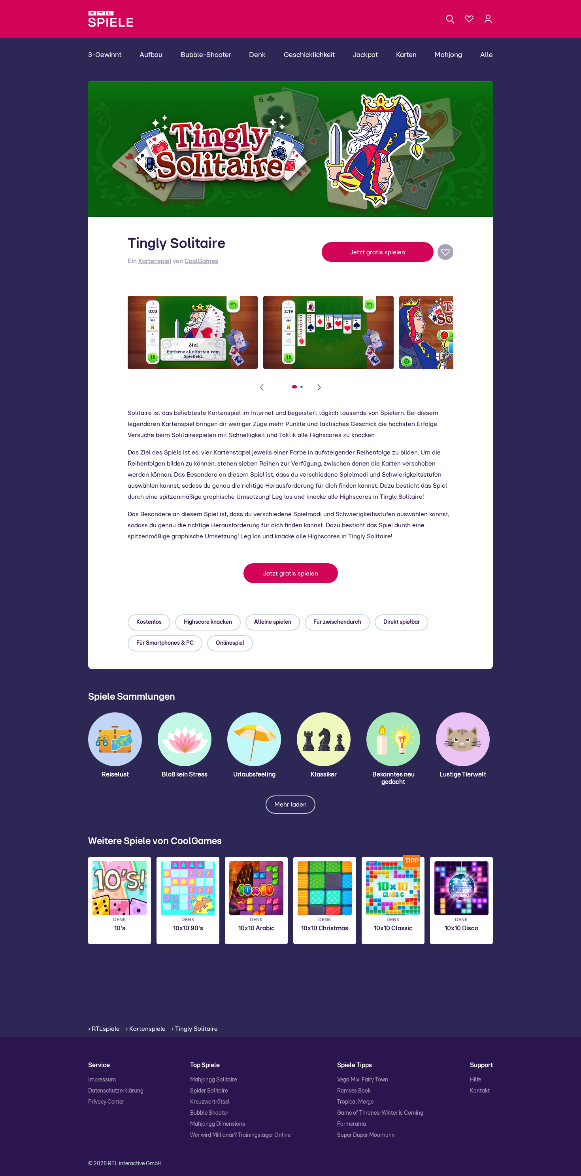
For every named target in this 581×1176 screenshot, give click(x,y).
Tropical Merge (355, 1102)
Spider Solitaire (209, 1091)
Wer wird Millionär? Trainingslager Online (240, 1135)
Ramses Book (354, 1091)
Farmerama (351, 1124)
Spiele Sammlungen (131, 697)
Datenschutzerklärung (115, 1091)
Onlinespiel (230, 643)
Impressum (102, 1080)
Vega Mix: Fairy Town (362, 1080)
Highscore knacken (208, 622)
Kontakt (480, 1091)
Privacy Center (106, 1102)
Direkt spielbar (401, 622)
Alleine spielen (272, 622)
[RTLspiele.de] (114, 19)
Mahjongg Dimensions (217, 1124)
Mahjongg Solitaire (213, 1080)
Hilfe (475, 1080)
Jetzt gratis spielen (377, 252)
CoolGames (201, 261)
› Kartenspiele (146, 1029)
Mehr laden (290, 804)
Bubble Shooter (209, 1113)
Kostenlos (149, 622)
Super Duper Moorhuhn (366, 1135)
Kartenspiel (154, 261)
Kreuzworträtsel (210, 1102)
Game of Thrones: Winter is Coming (380, 1113)
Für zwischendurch (337, 622)
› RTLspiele (104, 1029)
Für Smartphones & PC (165, 643)
